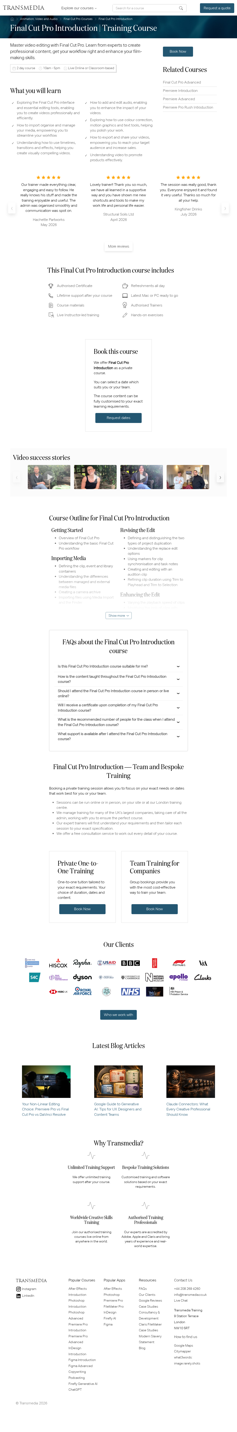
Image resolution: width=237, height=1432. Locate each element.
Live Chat (181, 1300)
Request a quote (217, 8)
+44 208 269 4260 (187, 1288)
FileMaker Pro (114, 1306)
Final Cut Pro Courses (78, 19)
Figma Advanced (81, 1366)
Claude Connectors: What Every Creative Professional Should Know (188, 1109)
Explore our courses (77, 8)
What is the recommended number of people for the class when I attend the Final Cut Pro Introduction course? (116, 722)
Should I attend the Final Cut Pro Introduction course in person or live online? (113, 693)
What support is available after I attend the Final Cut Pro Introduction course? (112, 736)
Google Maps (183, 1345)
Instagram (28, 1289)
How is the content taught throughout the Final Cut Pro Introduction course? (112, 679)
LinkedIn (27, 1295)
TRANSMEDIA (23, 8)
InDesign (110, 1312)
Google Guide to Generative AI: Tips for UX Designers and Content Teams (117, 1109)
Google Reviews (150, 1300)
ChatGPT (75, 1389)
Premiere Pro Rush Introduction (188, 107)
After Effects (113, 1288)
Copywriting (77, 1372)
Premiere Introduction (180, 90)
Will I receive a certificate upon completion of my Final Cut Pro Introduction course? (108, 707)
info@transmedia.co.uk (190, 1295)
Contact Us (183, 1280)
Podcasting (77, 1378)
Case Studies (148, 1306)
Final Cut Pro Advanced (182, 82)
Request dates (118, 418)
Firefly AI (110, 1318)
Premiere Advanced (179, 99)
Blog (142, 1348)
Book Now (178, 51)
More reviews (118, 246)
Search (181, 8)
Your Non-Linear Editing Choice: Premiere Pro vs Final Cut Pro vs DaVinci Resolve (45, 1109)
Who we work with (118, 1015)
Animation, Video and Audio (39, 19)
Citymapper (182, 1351)
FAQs (143, 1288)
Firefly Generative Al (83, 1384)
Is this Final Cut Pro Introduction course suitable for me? (103, 666)
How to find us (185, 1337)
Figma (108, 1324)
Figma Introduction (82, 1360)
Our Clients (147, 1295)
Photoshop (112, 1295)
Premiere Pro (113, 1300)
